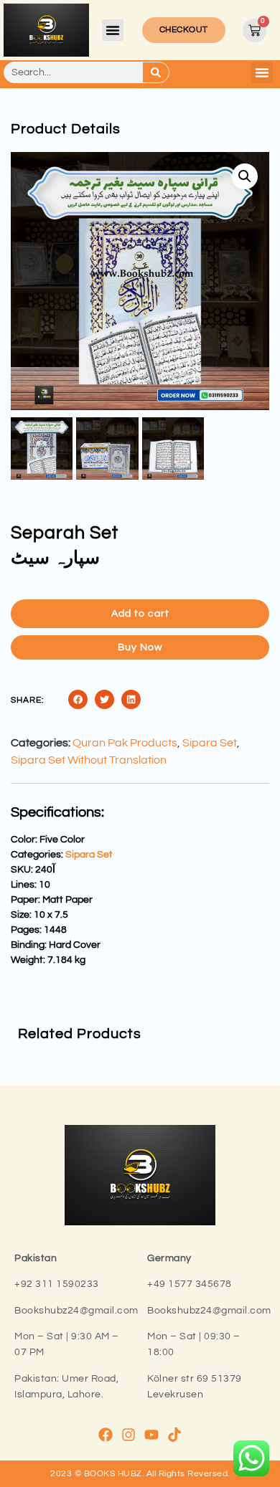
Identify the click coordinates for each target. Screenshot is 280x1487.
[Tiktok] (174, 1434)
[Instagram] (128, 1434)
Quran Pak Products (125, 743)
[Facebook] (105, 1434)
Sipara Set (209, 743)
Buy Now (140, 647)
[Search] (156, 72)
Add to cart (140, 614)
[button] (112, 30)
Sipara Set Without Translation (89, 760)
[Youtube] (151, 1434)
